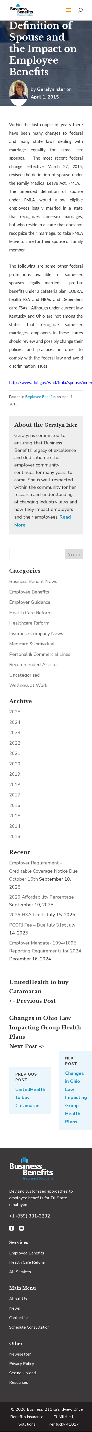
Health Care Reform (30, 613)
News (14, 1308)
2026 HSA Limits (27, 915)
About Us (18, 1299)
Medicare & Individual (32, 644)
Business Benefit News (33, 581)
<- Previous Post (32, 1001)
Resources (18, 1382)
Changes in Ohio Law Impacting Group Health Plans (45, 1027)
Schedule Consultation (29, 1327)
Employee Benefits (40, 396)
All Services (20, 1272)
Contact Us (19, 1318)
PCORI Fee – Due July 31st (37, 925)
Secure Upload (22, 1373)
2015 (14, 816)
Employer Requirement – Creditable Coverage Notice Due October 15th (43, 871)
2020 (14, 764)
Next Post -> (26, 1046)
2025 (14, 712)
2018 (14, 785)
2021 (14, 753)
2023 (14, 732)
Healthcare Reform (29, 623)
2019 (14, 774)
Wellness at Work (28, 685)
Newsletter (20, 1354)
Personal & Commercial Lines (39, 654)
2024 (14, 722)
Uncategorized (24, 675)
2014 (14, 826)
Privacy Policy (21, 1364)
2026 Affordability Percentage (41, 897)
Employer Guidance (29, 602)
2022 (14, 743)
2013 (14, 836)
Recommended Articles (34, 664)
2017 (14, 795)
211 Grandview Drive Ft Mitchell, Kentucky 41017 (64, 1417)
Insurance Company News (36, 633)
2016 (14, 805)
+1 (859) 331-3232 (29, 1216)
